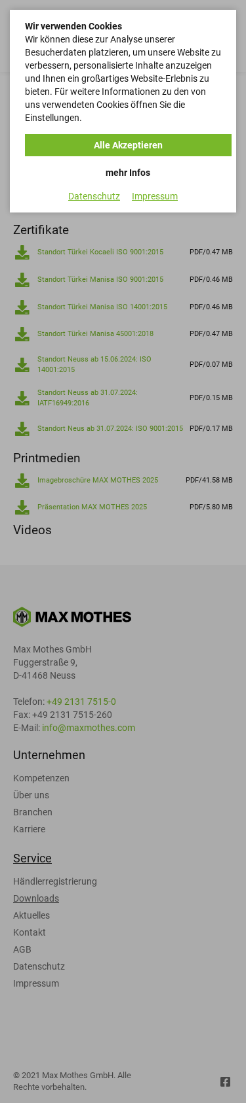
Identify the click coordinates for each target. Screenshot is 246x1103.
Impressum (155, 196)
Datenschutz (94, 196)
